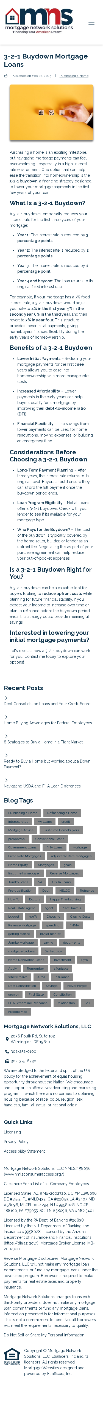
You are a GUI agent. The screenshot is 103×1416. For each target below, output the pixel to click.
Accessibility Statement (24, 1151)
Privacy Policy (16, 1141)
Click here (13, 1184)
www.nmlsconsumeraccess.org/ (34, 1174)
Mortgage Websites (42, 1368)
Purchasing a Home (74, 76)
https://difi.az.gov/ (21, 1243)
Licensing (12, 1132)
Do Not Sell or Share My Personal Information (44, 1335)
